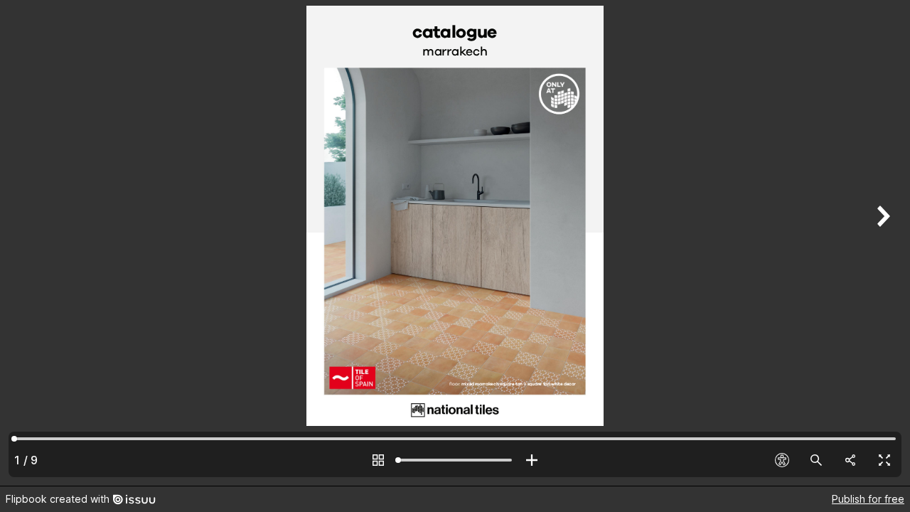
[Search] (816, 460)
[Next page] (881, 243)
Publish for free (868, 499)
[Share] (850, 460)
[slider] (455, 460)
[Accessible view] (782, 460)
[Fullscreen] (884, 460)
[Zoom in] (532, 460)
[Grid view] (378, 460)
